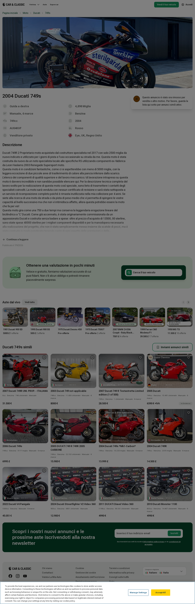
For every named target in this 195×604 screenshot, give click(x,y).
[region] (97, 593)
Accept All (161, 592)
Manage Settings (138, 592)
